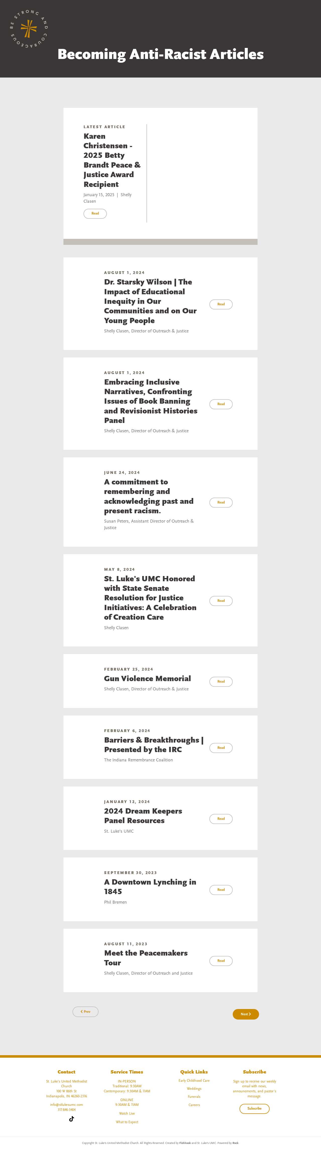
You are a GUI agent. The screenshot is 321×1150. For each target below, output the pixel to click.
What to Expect (127, 1122)
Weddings (194, 1089)
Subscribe (255, 1109)
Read (95, 213)
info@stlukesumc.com (66, 1105)
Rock (235, 1143)
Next (245, 1014)
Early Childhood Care (194, 1081)
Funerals (194, 1097)
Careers (194, 1105)
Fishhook (185, 1143)
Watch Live (127, 1114)
